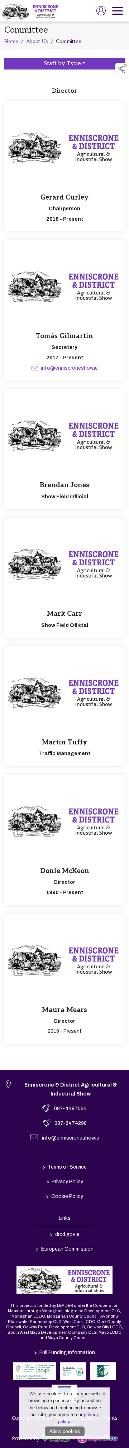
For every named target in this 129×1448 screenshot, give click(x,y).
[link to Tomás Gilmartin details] (64, 310)
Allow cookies (64, 1431)
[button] (122, 69)
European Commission (64, 1249)
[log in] (101, 10)
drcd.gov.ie (64, 1234)
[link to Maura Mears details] (64, 979)
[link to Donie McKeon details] (64, 840)
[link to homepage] (31, 10)
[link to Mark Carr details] (64, 578)
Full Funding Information (64, 1352)
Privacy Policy (64, 1182)
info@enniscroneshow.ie (69, 368)
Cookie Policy (64, 1196)
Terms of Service (65, 1167)
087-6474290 (70, 1123)
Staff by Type (62, 63)
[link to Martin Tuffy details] (64, 706)
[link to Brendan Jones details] (64, 449)
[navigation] (117, 10)
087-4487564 (70, 1108)
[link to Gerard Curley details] (64, 166)
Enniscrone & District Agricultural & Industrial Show (70, 1089)
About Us (37, 41)
